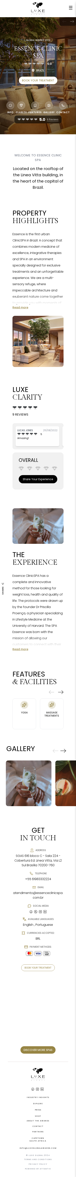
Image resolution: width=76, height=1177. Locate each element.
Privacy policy (38, 1164)
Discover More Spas (38, 1050)
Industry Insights (38, 1097)
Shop (38, 1116)
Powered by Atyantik (38, 1169)
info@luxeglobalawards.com (38, 1148)
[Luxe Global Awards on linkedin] (45, 911)
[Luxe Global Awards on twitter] (35, 911)
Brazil (40, 70)
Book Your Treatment (38, 80)
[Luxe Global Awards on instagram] (40, 911)
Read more (20, 307)
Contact (38, 1126)
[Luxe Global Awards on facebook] (31, 911)
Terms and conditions (38, 1159)
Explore (38, 1103)
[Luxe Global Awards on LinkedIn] (42, 1089)
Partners (38, 1132)
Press (38, 1110)
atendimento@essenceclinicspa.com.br (38, 895)
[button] (72, 21)
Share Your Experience (38, 479)
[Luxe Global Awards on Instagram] (37, 1089)
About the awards (38, 1121)
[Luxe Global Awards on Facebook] (32, 1089)
